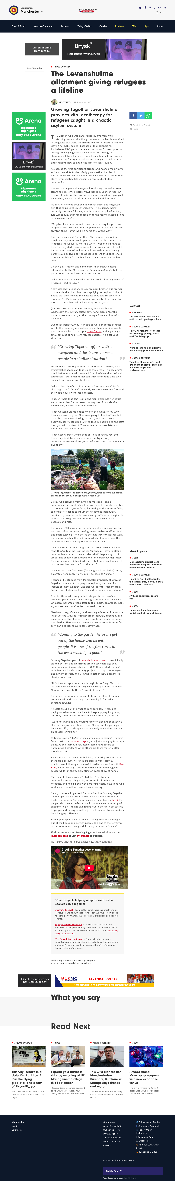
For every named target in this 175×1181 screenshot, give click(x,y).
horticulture (85, 963)
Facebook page (59, 835)
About (160, 26)
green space (89, 960)
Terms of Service (112, 1137)
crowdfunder (94, 331)
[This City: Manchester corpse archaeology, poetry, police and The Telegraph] (146, 331)
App (147, 26)
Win (134, 26)
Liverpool (16, 1130)
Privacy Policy (110, 1134)
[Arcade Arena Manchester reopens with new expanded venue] (146, 1070)
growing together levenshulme (65, 963)
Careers (107, 1145)
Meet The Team (111, 1141)
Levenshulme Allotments (95, 660)
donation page (78, 741)
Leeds (15, 1126)
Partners (119, 26)
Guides (103, 26)
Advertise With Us (112, 1126)
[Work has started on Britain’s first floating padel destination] (146, 347)
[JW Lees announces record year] (146, 595)
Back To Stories (34, 68)
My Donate (83, 835)
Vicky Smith (65, 102)
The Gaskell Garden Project (69, 939)
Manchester (18, 1122)
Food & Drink (19, 26)
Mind (115, 800)
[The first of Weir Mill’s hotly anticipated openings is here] (146, 316)
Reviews (65, 26)
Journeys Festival (64, 910)
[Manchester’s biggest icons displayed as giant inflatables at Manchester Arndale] (146, 562)
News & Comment (43, 26)
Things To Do (84, 26)
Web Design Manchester (113, 1178)
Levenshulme (69, 960)
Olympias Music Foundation (68, 924)
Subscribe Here (111, 1130)
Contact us (109, 1122)
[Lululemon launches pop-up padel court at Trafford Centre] (146, 609)
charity (79, 960)
